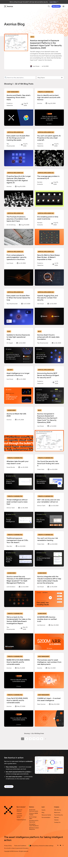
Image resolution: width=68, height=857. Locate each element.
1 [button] (22, 738)
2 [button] (26, 738)
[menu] (33, 6)
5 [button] (37, 738)
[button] (45, 738)
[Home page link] (8, 810)
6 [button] (41, 738)
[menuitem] (49, 6)
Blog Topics (41, 77)
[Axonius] (8, 6)
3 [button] (30, 738)
